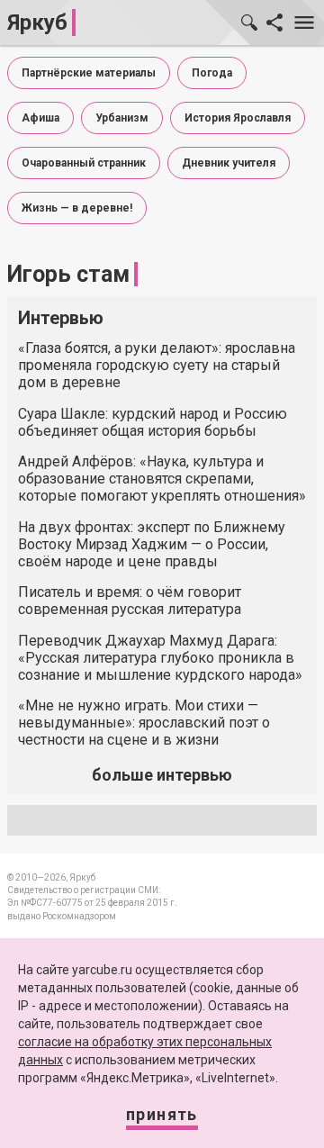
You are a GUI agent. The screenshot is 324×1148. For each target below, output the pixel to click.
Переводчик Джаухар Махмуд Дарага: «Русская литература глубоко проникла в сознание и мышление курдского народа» (160, 657)
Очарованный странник (84, 163)
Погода (212, 73)
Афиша (40, 118)
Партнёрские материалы (89, 73)
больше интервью (162, 774)
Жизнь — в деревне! (77, 208)
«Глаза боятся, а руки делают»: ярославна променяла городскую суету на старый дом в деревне (156, 365)
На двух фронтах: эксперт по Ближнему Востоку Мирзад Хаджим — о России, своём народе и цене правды (151, 544)
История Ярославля (237, 118)
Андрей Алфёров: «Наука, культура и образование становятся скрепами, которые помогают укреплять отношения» (162, 478)
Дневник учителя (228, 163)
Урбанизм (121, 118)
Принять (162, 1114)
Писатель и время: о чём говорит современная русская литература (129, 600)
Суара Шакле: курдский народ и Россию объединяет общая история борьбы (152, 422)
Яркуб (37, 22)
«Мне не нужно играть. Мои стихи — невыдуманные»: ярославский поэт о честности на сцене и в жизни (144, 722)
